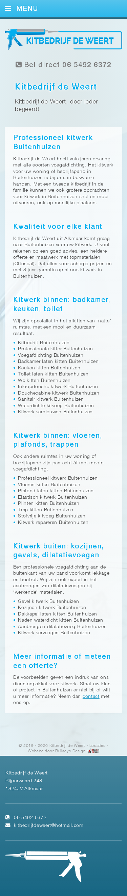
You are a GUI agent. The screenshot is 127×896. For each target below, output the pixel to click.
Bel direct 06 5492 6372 (66, 65)
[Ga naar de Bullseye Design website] (93, 751)
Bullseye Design (70, 751)
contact (91, 696)
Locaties (97, 746)
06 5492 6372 (30, 818)
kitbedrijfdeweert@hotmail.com (49, 825)
